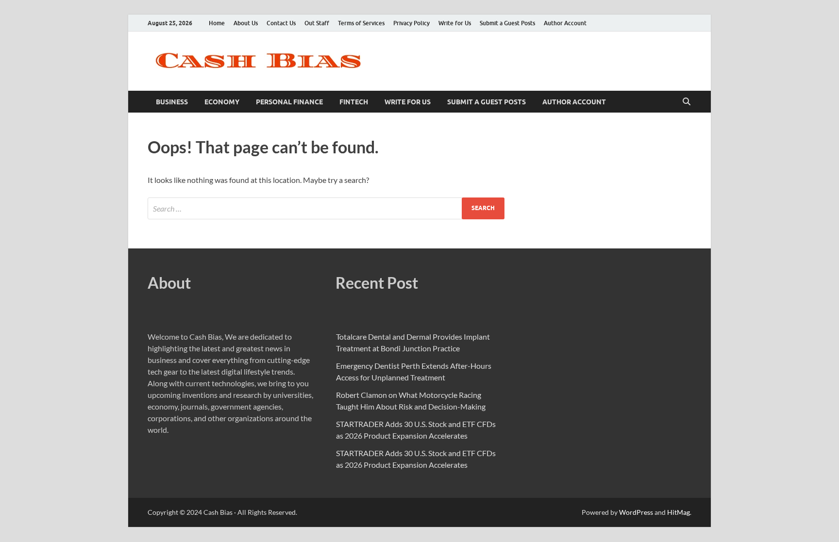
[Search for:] (326, 208)
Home (217, 23)
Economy (221, 102)
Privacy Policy (411, 23)
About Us (246, 23)
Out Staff (316, 23)
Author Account (565, 23)
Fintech (353, 102)
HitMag (678, 512)
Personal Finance (289, 102)
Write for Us (454, 23)
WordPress (636, 512)
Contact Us (281, 23)
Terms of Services (361, 23)
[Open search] (686, 102)
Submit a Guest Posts (507, 23)
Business (172, 102)
